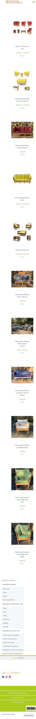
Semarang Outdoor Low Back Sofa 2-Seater (22, 393)
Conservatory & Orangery (11, 635)
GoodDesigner (20, 702)
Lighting (5, 623)
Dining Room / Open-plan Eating (13, 650)
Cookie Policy (27, 695)
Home (14, 658)
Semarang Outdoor (9, 600)
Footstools (6, 619)
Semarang (6, 589)
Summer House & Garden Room (13, 653)
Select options (23, 55)
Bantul (5, 596)
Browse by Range (9, 584)
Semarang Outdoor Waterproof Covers (22, 343)
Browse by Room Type (11, 631)
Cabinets (5, 626)
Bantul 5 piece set (22, 250)
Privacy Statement (18, 695)
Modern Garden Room (10, 639)
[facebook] (3, 677)
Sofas (4, 612)
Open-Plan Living (8, 642)
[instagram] (6, 677)
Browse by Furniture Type (13, 604)
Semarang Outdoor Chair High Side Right (22, 554)
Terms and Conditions (6, 695)
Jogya (5, 592)
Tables (5, 615)
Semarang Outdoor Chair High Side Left (22, 499)
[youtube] (10, 677)
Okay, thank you (28, 715)
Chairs (5, 608)
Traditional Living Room (10, 646)
